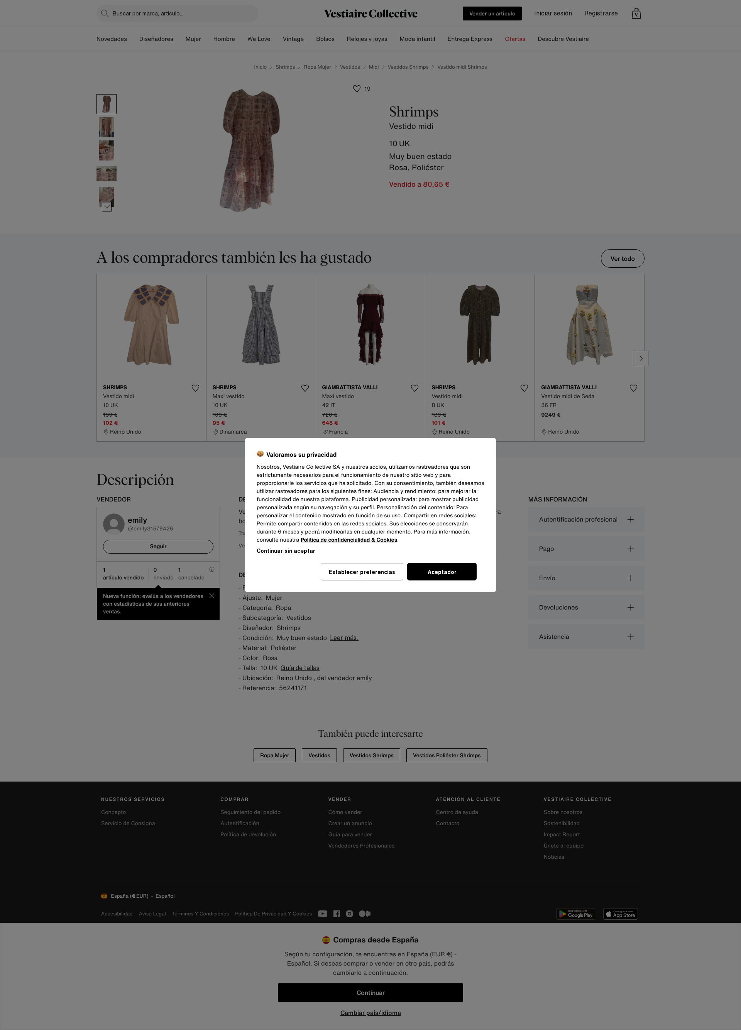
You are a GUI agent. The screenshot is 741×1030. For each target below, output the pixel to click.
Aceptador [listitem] (442, 572)
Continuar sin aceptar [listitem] (286, 551)
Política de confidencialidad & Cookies (349, 540)
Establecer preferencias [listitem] (362, 572)
